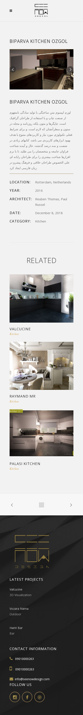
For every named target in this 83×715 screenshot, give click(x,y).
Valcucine (16, 589)
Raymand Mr (23, 396)
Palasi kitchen (25, 463)
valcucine (20, 328)
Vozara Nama (19, 609)
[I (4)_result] (41, 69)
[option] (41, 69)
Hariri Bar (16, 628)
